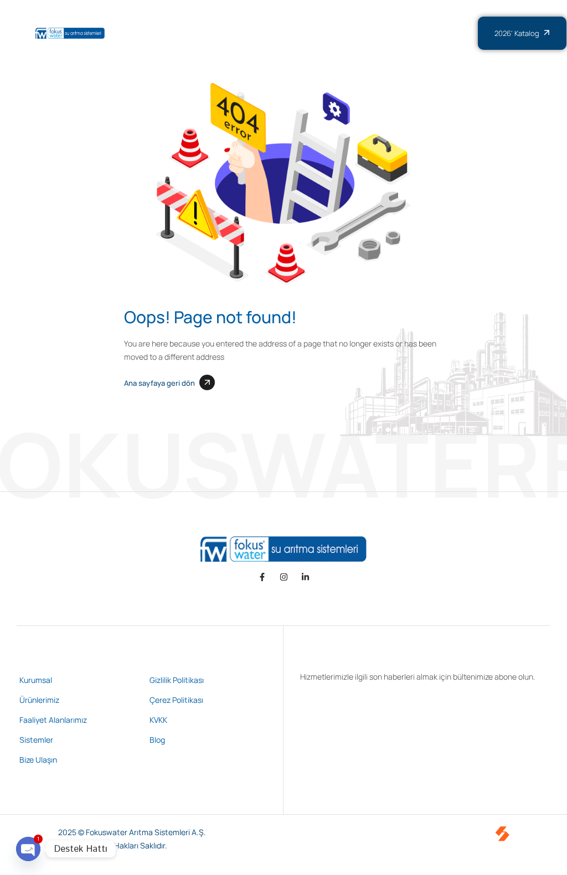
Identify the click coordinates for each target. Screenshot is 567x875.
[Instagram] (284, 577)
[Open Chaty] (28, 849)
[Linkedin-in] (305, 577)
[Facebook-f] (262, 577)
